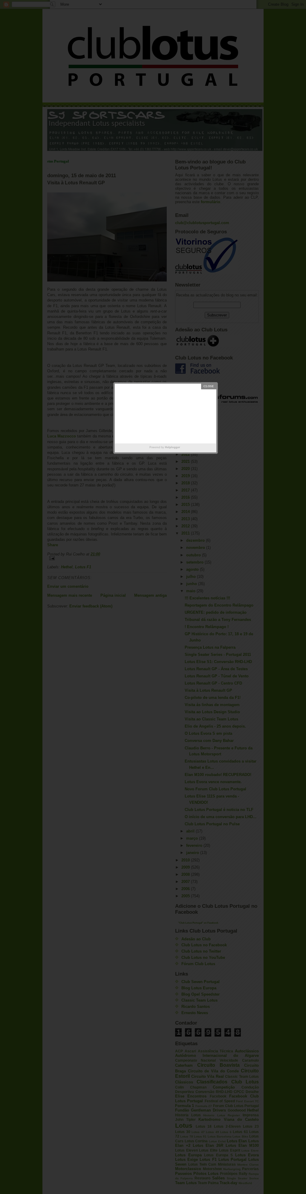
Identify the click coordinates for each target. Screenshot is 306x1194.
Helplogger (172, 447)
